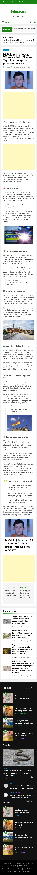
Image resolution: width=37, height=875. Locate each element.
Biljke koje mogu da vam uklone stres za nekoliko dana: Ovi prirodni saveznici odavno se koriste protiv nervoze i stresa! (22, 649)
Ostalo (6, 50)
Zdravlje (22, 730)
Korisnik (7, 67)
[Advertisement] (19, 105)
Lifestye (17, 730)
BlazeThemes (22, 866)
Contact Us (26, 871)
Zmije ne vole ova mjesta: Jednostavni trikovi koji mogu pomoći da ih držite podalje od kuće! (17, 2)
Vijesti (23, 869)
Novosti (17, 717)
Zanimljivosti (23, 705)
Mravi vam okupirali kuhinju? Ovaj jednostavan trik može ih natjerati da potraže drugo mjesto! (21, 788)
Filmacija (18, 11)
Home (4, 869)
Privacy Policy (17, 871)
